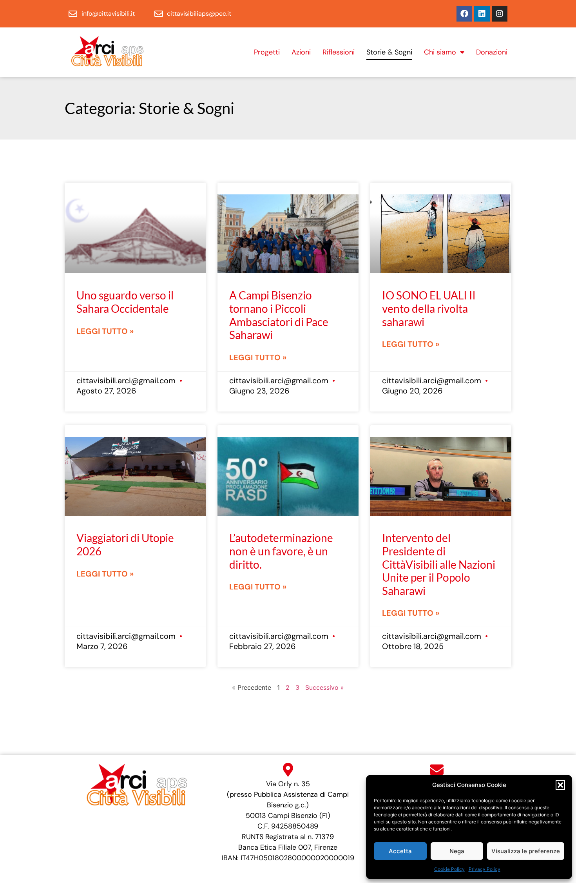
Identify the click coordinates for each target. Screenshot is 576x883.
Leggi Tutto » (105, 331)
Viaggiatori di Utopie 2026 (125, 544)
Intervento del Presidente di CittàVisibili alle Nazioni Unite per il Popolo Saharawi (438, 564)
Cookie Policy (449, 869)
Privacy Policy (484, 869)
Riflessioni (338, 52)
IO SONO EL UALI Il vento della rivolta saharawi (428, 308)
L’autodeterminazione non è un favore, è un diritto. (281, 551)
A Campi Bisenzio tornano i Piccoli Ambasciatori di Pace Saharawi (278, 314)
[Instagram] (499, 14)
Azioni (301, 52)
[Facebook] (464, 14)
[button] (560, 785)
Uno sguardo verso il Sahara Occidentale (125, 301)
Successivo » (324, 687)
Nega (456, 851)
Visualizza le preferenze (525, 851)
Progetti (267, 52)
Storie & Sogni (389, 52)
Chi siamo (440, 52)
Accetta (400, 851)
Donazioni (491, 52)
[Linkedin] (482, 14)
